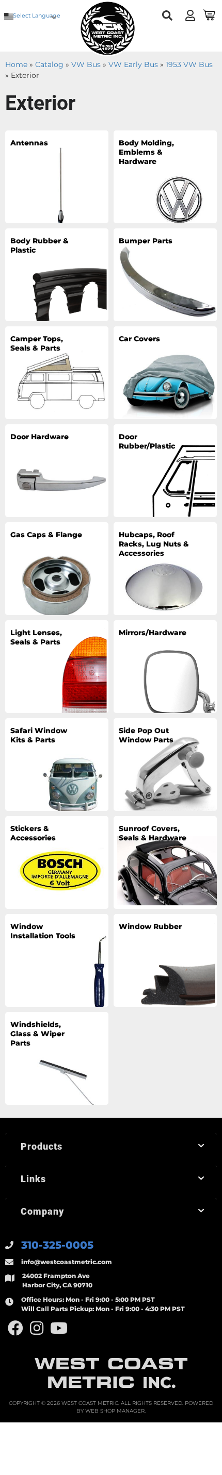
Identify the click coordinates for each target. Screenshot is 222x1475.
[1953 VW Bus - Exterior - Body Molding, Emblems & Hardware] (165, 176)
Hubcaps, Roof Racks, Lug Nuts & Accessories (154, 544)
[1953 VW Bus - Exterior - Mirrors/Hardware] (165, 666)
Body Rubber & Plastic (39, 245)
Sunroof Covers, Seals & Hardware (152, 833)
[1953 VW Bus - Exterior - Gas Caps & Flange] (56, 568)
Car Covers (139, 338)
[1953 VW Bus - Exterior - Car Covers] (165, 372)
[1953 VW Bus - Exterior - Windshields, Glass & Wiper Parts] (56, 1058)
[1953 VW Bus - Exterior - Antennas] (56, 176)
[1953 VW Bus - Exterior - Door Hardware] (56, 470)
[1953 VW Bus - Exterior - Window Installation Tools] (56, 960)
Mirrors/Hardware (152, 632)
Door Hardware (39, 436)
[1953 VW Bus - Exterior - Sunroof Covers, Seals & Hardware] (165, 862)
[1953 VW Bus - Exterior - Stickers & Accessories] (56, 862)
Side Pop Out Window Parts (146, 735)
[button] (167, 15)
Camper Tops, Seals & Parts (36, 343)
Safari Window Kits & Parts (38, 735)
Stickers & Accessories (33, 833)
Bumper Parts (145, 240)
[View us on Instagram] (36, 1328)
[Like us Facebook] (15, 1328)
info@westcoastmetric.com (66, 1262)
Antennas (29, 142)
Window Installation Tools (42, 931)
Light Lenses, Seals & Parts (36, 637)
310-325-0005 (57, 1245)
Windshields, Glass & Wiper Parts (37, 1034)
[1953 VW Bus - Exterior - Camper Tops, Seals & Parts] (56, 372)
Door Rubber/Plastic (147, 441)
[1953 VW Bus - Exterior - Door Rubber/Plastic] (165, 470)
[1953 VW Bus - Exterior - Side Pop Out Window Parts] (165, 764)
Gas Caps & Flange (46, 534)
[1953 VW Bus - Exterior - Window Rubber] (165, 960)
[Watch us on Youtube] (59, 1328)
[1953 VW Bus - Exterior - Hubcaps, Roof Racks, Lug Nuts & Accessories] (165, 568)
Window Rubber (150, 926)
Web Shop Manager (115, 1410)
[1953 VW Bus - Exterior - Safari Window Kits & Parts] (56, 764)
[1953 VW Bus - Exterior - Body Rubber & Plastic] (56, 274)
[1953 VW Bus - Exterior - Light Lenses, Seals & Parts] (56, 666)
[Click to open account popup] (190, 15)
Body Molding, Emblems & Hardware (146, 152)
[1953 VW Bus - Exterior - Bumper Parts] (165, 274)
